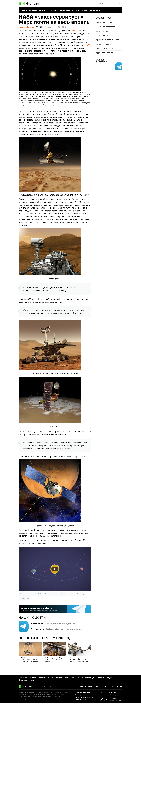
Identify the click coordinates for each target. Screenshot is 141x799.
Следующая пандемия (29, 680)
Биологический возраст (105, 27)
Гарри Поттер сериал (104, 53)
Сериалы (33, 10)
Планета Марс (24, 598)
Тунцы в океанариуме (86, 678)
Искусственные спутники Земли (55, 594)
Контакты (109, 686)
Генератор (53, 10)
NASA (87, 45)
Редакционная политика (82, 692)
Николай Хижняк (26, 27)
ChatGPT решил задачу (105, 48)
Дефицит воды (66, 10)
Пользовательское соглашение (84, 697)
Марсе (75, 31)
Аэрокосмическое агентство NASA (31, 594)
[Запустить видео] (54, 569)
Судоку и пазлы (101, 35)
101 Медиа (112, 695)
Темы (80, 686)
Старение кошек (45, 678)
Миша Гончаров (111, 692)
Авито (24, 10)
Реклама (118, 686)
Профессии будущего (104, 22)
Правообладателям (81, 699)
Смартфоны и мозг (27, 678)
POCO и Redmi (81, 10)
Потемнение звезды (103, 44)
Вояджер (43, 10)
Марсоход (80, 594)
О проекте (98, 686)
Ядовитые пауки (105, 678)
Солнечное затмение (64, 678)
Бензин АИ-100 (95, 10)
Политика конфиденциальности (85, 695)
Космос (71, 594)
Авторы (88, 686)
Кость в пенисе (101, 31)
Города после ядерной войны (107, 40)
